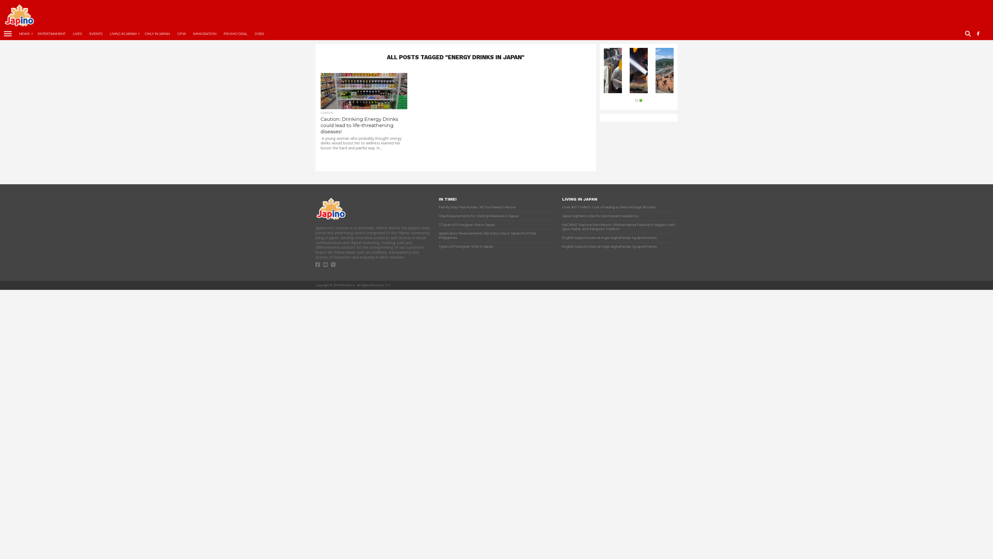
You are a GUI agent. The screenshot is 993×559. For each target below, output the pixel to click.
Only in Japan (157, 34)
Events (96, 34)
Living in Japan (123, 34)
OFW (181, 34)
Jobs (259, 34)
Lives (77, 34)
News (24, 34)
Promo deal (235, 34)
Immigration (204, 34)
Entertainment (52, 34)
